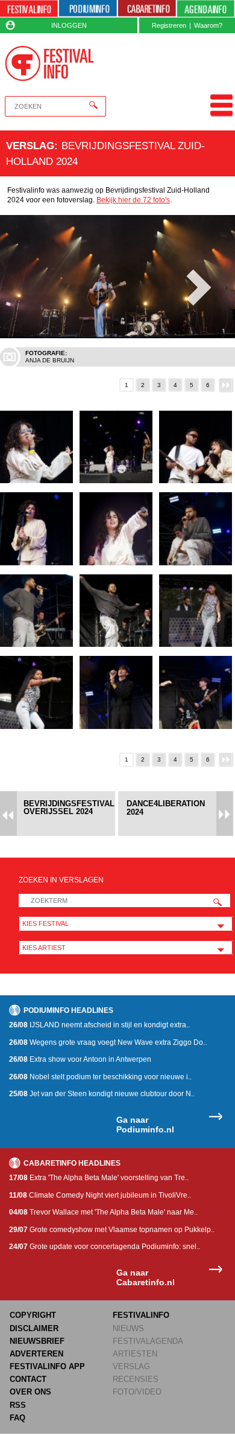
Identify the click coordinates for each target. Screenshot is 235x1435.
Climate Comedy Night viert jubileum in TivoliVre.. (100, 1195)
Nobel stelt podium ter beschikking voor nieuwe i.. (100, 1077)
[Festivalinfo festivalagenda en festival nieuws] (29, 9)
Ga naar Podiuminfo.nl (145, 1125)
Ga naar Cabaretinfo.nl (145, 1277)
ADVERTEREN (36, 1353)
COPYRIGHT (33, 1315)
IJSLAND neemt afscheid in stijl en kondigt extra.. (99, 1025)
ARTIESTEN (135, 1353)
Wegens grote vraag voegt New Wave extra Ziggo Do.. (108, 1042)
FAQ (17, 1417)
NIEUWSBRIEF (37, 1341)
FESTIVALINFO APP (47, 1366)
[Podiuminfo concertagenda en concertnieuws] (88, 9)
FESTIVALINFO (141, 1315)
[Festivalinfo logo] (49, 63)
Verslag (30, 146)
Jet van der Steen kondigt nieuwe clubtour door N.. (102, 1094)
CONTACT (28, 1379)
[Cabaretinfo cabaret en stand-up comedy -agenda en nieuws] (147, 9)
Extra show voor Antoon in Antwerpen (80, 1059)
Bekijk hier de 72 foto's (133, 200)
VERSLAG (131, 1366)
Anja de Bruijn (49, 360)
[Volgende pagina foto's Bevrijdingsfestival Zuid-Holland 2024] (227, 385)
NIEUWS (128, 1328)
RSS (18, 1405)
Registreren (169, 25)
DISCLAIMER (34, 1328)
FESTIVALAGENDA (148, 1341)
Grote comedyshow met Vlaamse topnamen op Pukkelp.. (112, 1229)
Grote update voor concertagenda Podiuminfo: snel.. (104, 1246)
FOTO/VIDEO (137, 1391)
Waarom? (208, 25)
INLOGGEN (69, 25)
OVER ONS (30, 1391)
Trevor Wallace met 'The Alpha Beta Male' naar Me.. (103, 1212)
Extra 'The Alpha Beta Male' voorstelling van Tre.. (99, 1177)
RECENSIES (135, 1379)
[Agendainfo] (206, 9)
